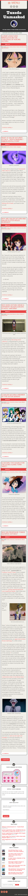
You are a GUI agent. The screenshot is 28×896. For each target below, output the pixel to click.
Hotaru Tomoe (16, 46)
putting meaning (12, 589)
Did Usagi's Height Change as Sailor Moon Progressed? (16, 862)
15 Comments (5, 388)
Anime (7, 46)
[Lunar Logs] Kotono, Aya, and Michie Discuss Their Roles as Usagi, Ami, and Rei (13, 830)
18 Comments (5, 456)
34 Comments (5, 298)
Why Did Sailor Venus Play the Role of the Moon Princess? (16, 873)
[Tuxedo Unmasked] (14, 24)
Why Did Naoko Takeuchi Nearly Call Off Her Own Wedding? (16, 869)
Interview (22, 46)
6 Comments (5, 525)
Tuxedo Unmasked (14, 15)
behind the (20, 589)
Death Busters (13, 314)
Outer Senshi (6, 403)
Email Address (6, 809)
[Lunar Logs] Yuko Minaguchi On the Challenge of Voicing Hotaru (11, 38)
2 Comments (5, 131)
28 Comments (5, 212)
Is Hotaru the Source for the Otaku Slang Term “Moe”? (12, 464)
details (13, 591)
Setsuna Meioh (7, 228)
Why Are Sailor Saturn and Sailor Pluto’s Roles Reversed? (13, 220)
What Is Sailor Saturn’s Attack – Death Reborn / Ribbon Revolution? (12, 139)
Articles (11, 46)
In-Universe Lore (20, 227)
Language (19, 146)
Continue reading (7, 127)
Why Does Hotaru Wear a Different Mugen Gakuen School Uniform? (12, 307)
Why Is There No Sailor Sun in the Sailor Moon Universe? (16, 866)
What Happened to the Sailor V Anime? (12, 839)
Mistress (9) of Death (7, 203)
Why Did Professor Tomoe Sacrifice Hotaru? (13, 533)
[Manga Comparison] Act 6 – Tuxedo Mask (13, 826)
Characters (12, 402)
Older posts (5, 759)
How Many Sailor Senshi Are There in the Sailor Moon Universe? (15, 855)
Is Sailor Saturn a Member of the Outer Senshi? (13, 395)
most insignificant (7, 591)
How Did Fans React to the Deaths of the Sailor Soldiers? (16, 850)
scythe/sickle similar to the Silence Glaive (13, 677)
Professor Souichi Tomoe (9, 572)
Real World (6, 47)
